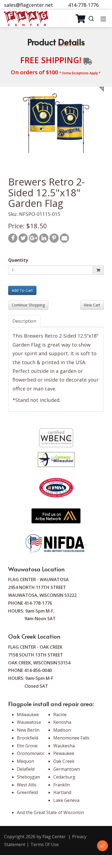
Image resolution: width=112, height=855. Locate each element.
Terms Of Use (44, 844)
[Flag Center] (26, 18)
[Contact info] (102, 845)
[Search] (91, 18)
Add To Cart (22, 290)
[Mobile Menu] (103, 18)
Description (24, 321)
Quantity (18, 260)
